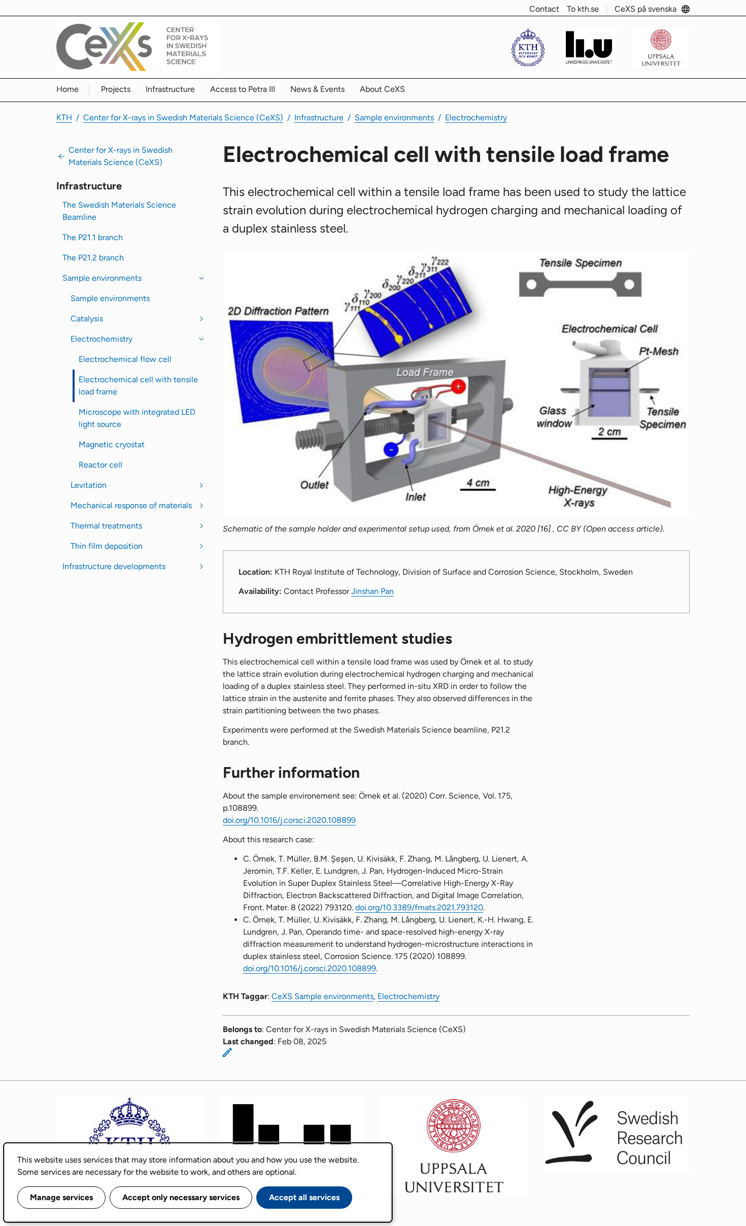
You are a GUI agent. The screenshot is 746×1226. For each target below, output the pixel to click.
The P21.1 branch (92, 237)
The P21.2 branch (93, 257)
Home (67, 89)
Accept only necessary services (181, 1197)
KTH (64, 117)
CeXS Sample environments (323, 996)
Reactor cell (100, 465)
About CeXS (382, 89)
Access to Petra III (242, 89)
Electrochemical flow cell (125, 359)
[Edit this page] (227, 1052)
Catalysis (87, 318)
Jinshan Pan (372, 591)
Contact (544, 9)
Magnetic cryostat (112, 444)
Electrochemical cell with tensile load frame (138, 385)
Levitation (89, 485)
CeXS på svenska (645, 9)
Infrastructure (170, 89)
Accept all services (304, 1197)
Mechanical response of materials (131, 505)
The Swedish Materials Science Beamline (119, 211)
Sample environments (394, 117)
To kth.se (583, 9)
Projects (115, 89)
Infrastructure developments (113, 566)
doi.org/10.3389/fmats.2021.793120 (419, 907)
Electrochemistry (476, 117)
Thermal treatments (106, 526)
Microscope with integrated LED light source (137, 418)
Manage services (61, 1197)
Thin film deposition (107, 546)
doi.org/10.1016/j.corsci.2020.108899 (289, 820)
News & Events (317, 89)
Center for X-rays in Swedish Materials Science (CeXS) (183, 117)
